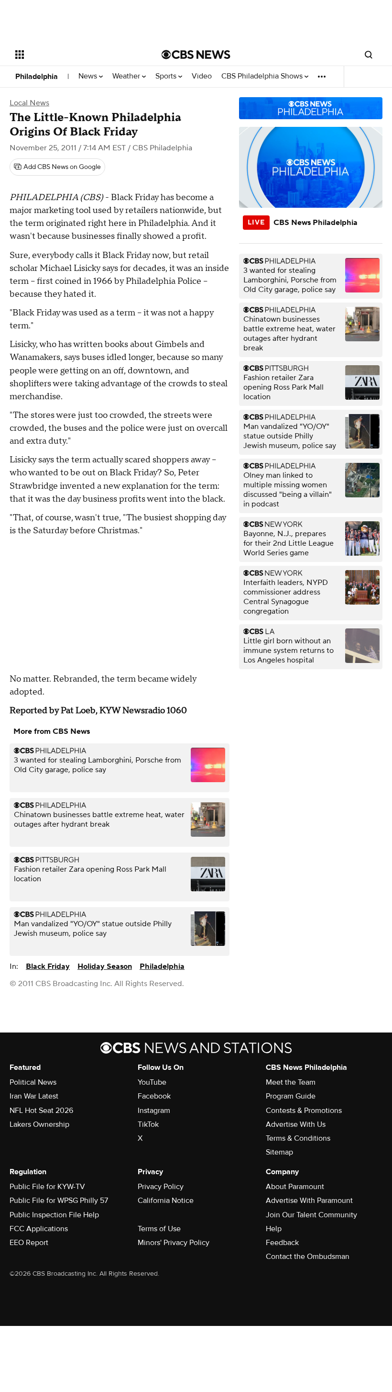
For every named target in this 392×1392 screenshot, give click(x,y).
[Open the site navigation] (75, 54)
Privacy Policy (161, 1186)
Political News (33, 1082)
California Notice (166, 1200)
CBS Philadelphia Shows (263, 76)
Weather (127, 76)
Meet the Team (291, 1082)
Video (202, 76)
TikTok (148, 1124)
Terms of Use (159, 1229)
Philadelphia (36, 76)
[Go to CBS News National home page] (196, 54)
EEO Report (29, 1242)
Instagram (154, 1110)
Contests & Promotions (304, 1110)
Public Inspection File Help (54, 1215)
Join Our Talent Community (311, 1215)
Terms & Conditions (298, 1138)
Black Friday (48, 966)
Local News (29, 103)
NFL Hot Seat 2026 (41, 1110)
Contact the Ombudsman (307, 1256)
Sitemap (279, 1152)
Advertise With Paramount (309, 1200)
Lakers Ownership (39, 1124)
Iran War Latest (34, 1096)
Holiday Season (104, 966)
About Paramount (295, 1186)
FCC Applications (39, 1229)
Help (274, 1229)
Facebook (154, 1096)
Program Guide (291, 1096)
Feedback (282, 1242)
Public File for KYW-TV (47, 1186)
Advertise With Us (296, 1124)
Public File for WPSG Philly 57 (59, 1200)
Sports (166, 76)
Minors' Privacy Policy (173, 1242)
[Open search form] (368, 54)
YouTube (152, 1082)
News (88, 76)
